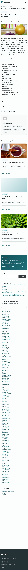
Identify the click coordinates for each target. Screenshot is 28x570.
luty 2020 (4, 424)
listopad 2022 (5, 373)
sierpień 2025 (5, 322)
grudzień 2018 (5, 446)
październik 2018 (6, 449)
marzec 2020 (5, 423)
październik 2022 (6, 375)
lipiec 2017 (5, 473)
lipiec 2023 (5, 361)
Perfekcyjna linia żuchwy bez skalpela (11, 294)
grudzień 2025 (5, 316)
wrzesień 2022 (6, 376)
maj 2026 (4, 313)
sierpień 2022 (5, 378)
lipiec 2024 (5, 342)
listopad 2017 (5, 466)
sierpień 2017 (5, 471)
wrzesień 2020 (6, 414)
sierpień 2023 (5, 359)
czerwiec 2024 (6, 344)
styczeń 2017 (5, 482)
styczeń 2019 (5, 445)
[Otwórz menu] (25, 2)
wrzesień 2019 (5, 432)
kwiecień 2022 (5, 384)
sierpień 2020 (5, 415)
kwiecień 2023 (5, 365)
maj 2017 (4, 476)
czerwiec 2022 (6, 381)
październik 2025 (6, 319)
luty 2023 (4, 369)
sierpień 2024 (5, 341)
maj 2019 (4, 438)
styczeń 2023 (5, 370)
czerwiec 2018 (6, 456)
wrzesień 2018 (5, 451)
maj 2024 (4, 345)
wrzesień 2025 (6, 320)
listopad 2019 (5, 429)
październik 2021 (6, 393)
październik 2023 (6, 356)
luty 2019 (4, 443)
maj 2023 (4, 364)
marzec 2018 (5, 460)
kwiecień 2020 (5, 421)
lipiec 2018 (5, 454)
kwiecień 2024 (5, 347)
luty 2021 (4, 406)
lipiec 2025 (5, 324)
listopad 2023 (5, 355)
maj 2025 (4, 327)
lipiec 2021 (4, 398)
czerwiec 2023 (6, 362)
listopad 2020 (5, 410)
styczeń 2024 (5, 351)
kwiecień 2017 (5, 477)
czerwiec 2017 (6, 474)
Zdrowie (4, 494)
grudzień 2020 (5, 409)
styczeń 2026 (5, 314)
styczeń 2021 (5, 407)
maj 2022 (4, 383)
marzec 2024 (5, 348)
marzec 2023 (5, 367)
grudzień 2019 (5, 428)
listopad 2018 (5, 448)
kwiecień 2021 (5, 403)
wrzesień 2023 (6, 358)
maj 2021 (4, 401)
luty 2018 (4, 462)
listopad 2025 (5, 317)
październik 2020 (6, 412)
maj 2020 (4, 420)
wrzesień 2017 (5, 469)
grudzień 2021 (5, 390)
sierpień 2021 (5, 397)
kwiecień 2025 (5, 328)
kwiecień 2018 (5, 459)
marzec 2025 (5, 330)
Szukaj (4, 273)
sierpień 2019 (5, 434)
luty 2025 (4, 331)
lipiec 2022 (5, 379)
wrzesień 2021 (5, 395)
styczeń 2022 (5, 389)
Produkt (4, 11)
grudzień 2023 (5, 353)
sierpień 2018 (5, 452)
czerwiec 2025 (6, 325)
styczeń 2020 (5, 426)
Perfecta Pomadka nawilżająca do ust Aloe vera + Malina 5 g (13, 234)
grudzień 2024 (6, 334)
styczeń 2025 (5, 333)
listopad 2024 (5, 336)
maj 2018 (4, 457)
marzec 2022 (5, 386)
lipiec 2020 (5, 417)
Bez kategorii (5, 490)
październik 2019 (6, 431)
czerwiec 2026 (6, 311)
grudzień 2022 (5, 372)
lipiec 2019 (5, 435)
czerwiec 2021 (5, 400)
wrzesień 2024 (6, 339)
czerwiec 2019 (6, 437)
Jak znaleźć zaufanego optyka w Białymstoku (13, 295)
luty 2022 (4, 387)
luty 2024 (4, 350)
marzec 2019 (5, 442)
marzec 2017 (5, 479)
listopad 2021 (5, 392)
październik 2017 (6, 468)
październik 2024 (6, 338)
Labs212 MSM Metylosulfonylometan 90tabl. (12, 198)
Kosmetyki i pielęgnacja (8, 491)
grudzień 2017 (5, 465)
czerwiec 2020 (6, 418)
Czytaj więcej (5, 173)
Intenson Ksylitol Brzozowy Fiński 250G (13, 163)
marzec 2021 (5, 404)
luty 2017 (4, 480)
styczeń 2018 (5, 463)
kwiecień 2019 (5, 440)
